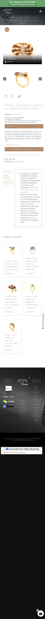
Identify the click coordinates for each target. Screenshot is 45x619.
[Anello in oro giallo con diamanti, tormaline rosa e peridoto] (33, 288)
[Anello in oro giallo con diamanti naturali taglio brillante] (12, 327)
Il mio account (36, 411)
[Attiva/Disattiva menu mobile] (41, 11)
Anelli (15, 162)
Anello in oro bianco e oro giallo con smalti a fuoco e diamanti (32, 264)
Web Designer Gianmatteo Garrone (22, 440)
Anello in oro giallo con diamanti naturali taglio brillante (11, 340)
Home (37, 387)
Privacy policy (36, 419)
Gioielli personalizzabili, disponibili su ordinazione (36, 401)
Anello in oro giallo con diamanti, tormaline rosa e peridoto (32, 302)
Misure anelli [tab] (8, 183)
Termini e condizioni (36, 415)
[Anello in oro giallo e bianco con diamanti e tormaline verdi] (12, 250)
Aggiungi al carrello (24, 149)
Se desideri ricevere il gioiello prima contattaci (30, 190)
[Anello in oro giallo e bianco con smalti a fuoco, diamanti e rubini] (12, 288)
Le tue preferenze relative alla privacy (23, 449)
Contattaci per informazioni (24, 155)
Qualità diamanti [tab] (6, 177)
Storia (37, 389)
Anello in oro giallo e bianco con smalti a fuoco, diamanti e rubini (12, 302)
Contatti (36, 392)
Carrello (36, 407)
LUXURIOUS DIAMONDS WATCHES (22, 5)
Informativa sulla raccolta (14, 452)
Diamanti (21, 162)
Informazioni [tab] (8, 171)
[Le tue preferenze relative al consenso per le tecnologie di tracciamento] (43, 321)
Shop (36, 395)
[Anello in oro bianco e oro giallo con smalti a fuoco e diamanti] (33, 250)
